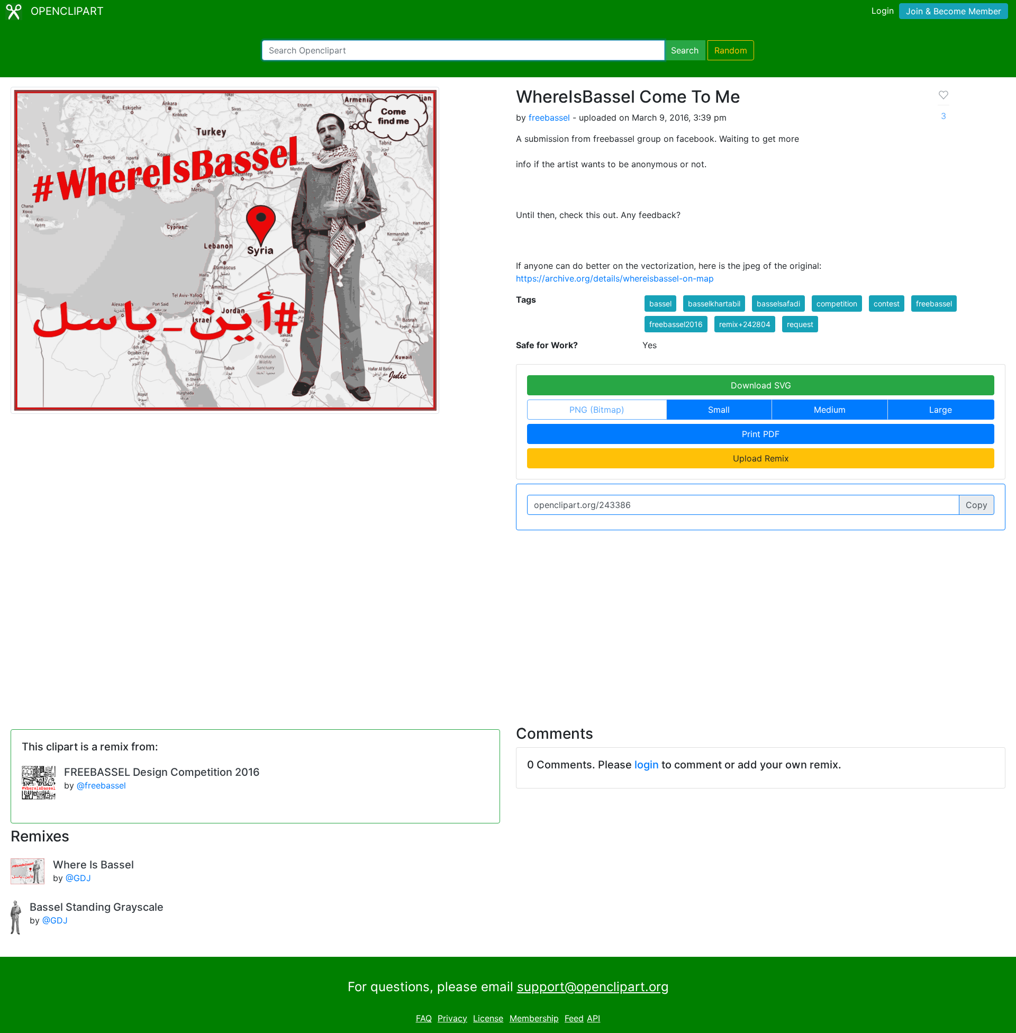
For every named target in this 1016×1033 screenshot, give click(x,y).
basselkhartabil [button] (714, 303)
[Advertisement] (508, 621)
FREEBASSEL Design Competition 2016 (162, 772)
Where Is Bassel (93, 864)
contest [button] (887, 303)
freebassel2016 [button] (676, 324)
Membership (534, 1018)
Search (684, 50)
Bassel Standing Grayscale (97, 907)
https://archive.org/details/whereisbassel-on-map (615, 278)
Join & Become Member (953, 11)
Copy (976, 505)
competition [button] (837, 303)
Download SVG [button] (761, 385)
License (488, 1018)
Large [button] (940, 409)
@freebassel (101, 785)
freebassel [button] (934, 303)
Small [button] (719, 409)
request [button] (800, 324)
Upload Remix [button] (761, 458)
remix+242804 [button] (744, 324)
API (593, 1018)
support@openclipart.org (593, 986)
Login (883, 10)
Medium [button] (830, 409)
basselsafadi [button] (778, 303)
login (646, 764)
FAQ (424, 1018)
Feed (574, 1018)
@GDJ (78, 878)
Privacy (452, 1018)
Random (730, 50)
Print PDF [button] (760, 434)
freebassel (549, 117)
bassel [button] (660, 303)
